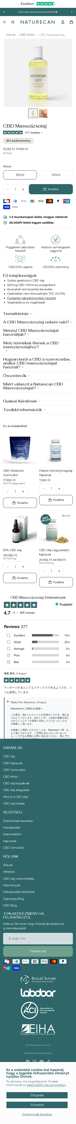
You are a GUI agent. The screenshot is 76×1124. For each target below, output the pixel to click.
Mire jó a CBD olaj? (16, 797)
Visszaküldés (11, 827)
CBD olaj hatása (14, 803)
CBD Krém (27, 35)
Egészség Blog (13, 899)
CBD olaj (9, 756)
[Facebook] (27, 1061)
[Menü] (4, 22)
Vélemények (11, 885)
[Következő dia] (71, 12)
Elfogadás (37, 1095)
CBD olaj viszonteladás (18, 878)
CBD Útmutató (13, 848)
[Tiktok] (48, 1061)
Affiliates (9, 872)
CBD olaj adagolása (16, 790)
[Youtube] (41, 1061)
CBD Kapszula (12, 763)
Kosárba (53, 189)
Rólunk (8, 865)
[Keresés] (13, 22)
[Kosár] (71, 22)
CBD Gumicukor (14, 770)
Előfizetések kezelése (18, 821)
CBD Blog (10, 905)
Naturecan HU (43, 1045)
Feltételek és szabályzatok (38, 1053)
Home (10, 35)
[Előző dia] (4, 12)
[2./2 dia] (43, 113)
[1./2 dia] (33, 113)
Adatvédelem (12, 834)
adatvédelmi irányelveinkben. (46, 1085)
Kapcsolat (9, 841)
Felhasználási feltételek (19, 892)
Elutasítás (37, 1105)
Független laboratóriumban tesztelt (31, 298)
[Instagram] (34, 1061)
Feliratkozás (38, 951)
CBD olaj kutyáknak (16, 783)
